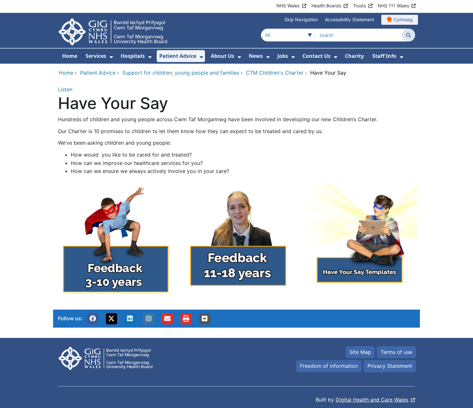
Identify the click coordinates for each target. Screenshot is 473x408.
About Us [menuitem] (222, 55)
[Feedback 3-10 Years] (114, 242)
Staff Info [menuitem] (384, 55)
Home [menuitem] (69, 55)
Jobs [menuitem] (282, 55)
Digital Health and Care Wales (372, 399)
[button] (92, 319)
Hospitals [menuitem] (133, 55)
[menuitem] (111, 57)
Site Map (360, 352)
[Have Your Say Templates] (358, 242)
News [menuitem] (256, 55)
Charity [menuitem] (354, 55)
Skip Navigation (301, 19)
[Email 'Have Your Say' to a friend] (167, 319)
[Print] (186, 319)
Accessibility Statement (349, 19)
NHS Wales (288, 5)
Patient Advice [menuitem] (177, 55)
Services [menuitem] (96, 55)
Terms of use (396, 352)
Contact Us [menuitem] (316, 55)
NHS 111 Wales (393, 5)
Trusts (359, 5)
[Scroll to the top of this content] (204, 319)
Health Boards (326, 5)
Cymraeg (403, 19)
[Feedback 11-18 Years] (236, 242)
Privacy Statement (389, 366)
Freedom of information (329, 366)
